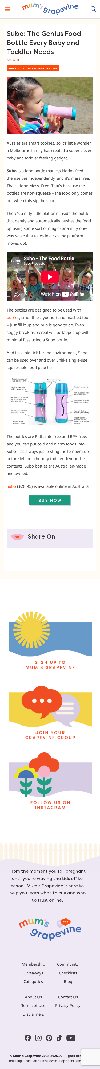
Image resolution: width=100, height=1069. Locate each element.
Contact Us (68, 997)
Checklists (68, 973)
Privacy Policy (68, 1005)
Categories (33, 981)
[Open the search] (93, 9)
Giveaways (33, 973)
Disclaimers (33, 1014)
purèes (13, 317)
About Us (33, 997)
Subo (11, 486)
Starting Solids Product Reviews (33, 68)
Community (68, 964)
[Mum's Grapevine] (50, 9)
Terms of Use (33, 1005)
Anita (11, 60)
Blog (68, 981)
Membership (33, 964)
